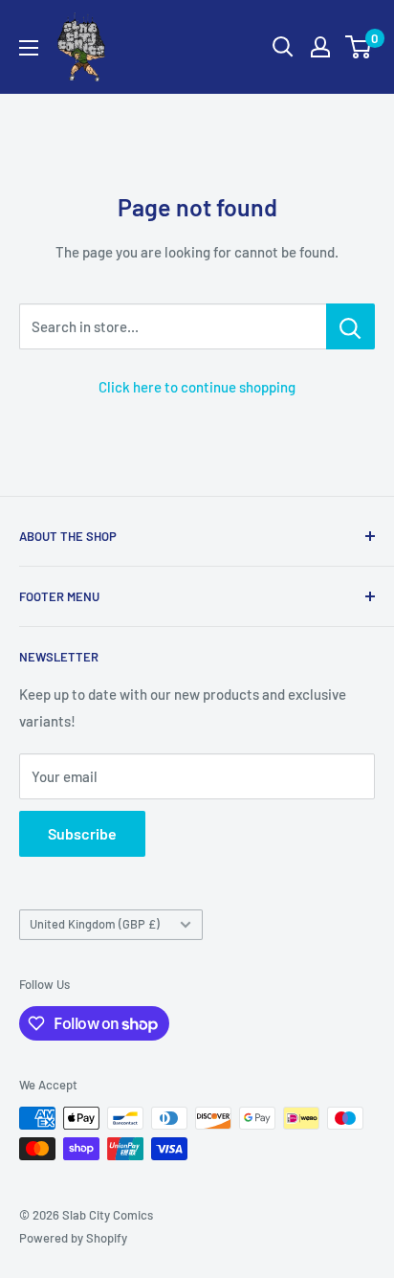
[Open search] (283, 46)
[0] (359, 46)
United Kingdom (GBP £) (95, 923)
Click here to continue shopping (197, 386)
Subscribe (82, 833)
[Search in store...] (350, 326)
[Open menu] (28, 48)
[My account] (320, 46)
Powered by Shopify (73, 1237)
